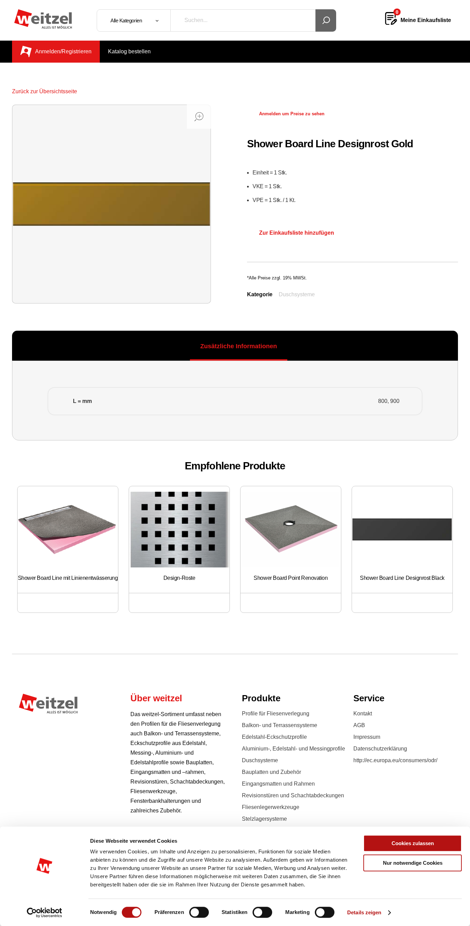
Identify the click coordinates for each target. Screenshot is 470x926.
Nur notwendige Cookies (412, 863)
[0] (391, 23)
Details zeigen (364, 912)
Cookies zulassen (413, 843)
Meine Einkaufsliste (425, 20)
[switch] (199, 912)
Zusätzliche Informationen (238, 346)
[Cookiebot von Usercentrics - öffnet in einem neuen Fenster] (44, 912)
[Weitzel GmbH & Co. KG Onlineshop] (43, 19)
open (199, 117)
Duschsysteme (297, 294)
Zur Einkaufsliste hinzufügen (296, 233)
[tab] (238, 346)
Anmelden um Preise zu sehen (291, 113)
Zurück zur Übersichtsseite (44, 91)
